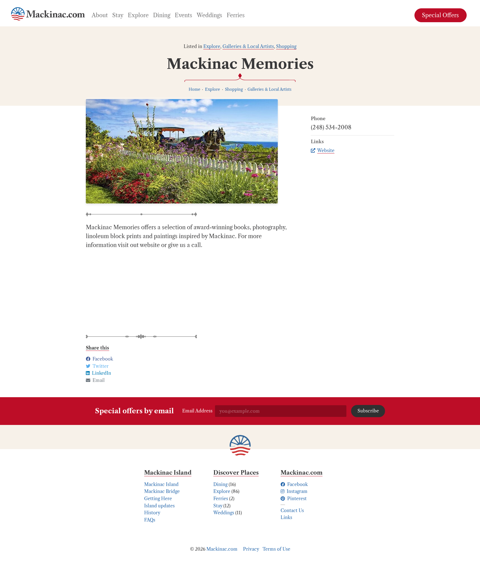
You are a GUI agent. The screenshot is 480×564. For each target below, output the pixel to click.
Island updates (159, 505)
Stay (217, 505)
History (152, 512)
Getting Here (158, 498)
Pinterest (296, 498)
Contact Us (292, 510)
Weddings (223, 512)
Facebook (297, 484)
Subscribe (368, 411)
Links (286, 517)
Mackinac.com (222, 549)
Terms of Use (276, 549)
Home (194, 89)
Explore (211, 46)
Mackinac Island (161, 484)
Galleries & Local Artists (248, 46)
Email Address (197, 411)
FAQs (149, 520)
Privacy (251, 549)
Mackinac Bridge (162, 491)
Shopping (286, 46)
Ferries (220, 498)
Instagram (297, 491)
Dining (220, 484)
